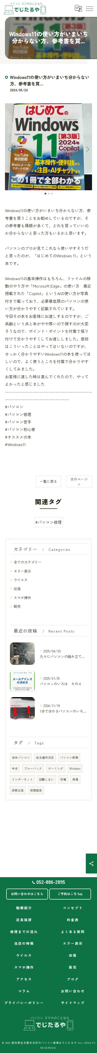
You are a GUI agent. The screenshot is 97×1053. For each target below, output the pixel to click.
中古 (15, 768)
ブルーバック (33, 768)
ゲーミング (55, 768)
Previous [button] (10, 149)
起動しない (46, 779)
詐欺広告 (18, 790)
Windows (74, 768)
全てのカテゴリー (28, 562)
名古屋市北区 (45, 757)
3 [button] (52, 193)
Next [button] (87, 149)
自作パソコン (21, 757)
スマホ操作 (22, 597)
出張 (17, 588)
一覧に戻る (48, 481)
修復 (75, 779)
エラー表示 (22, 570)
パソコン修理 (69, 757)
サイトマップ (73, 1002)
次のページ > (79, 481)
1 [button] (45, 193)
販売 (17, 606)
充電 (63, 779)
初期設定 (36, 790)
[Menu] (89, 8)
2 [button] (48, 193)
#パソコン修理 (48, 522)
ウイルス (21, 579)
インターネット (22, 779)
